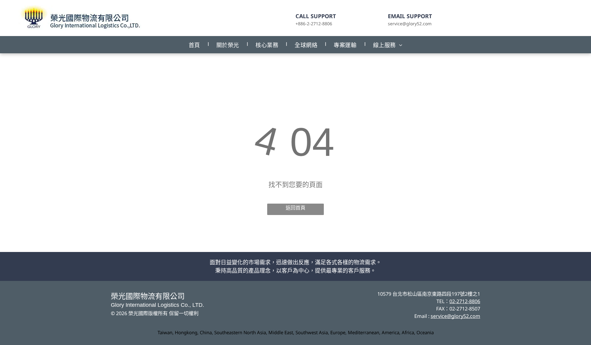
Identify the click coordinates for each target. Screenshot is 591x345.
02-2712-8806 (464, 301)
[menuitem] (195, 45)
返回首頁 (295, 207)
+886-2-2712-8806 (314, 23)
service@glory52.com (410, 23)
